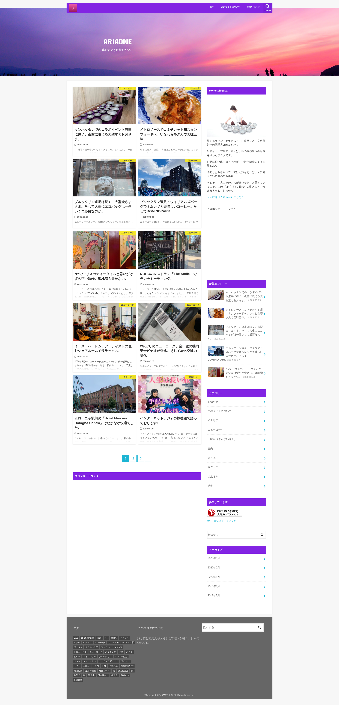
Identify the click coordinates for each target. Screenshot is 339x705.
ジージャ (78, 647)
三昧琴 (86, 666)
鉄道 (210, 485)
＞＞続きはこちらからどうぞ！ (225, 197)
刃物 (104, 666)
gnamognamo (87, 637)
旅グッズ (213, 467)
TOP (212, 7)
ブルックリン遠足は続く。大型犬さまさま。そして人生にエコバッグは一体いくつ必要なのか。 (235, 332)
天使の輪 (78, 670)
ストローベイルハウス (111, 647)
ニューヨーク (216, 429)
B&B (76, 637)
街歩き (114, 675)
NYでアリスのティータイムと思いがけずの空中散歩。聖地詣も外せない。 (244, 373)
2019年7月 (214, 595)
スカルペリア (91, 647)
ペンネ (77, 661)
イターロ (87, 642)
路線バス (125, 675)
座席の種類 (90, 670)
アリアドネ (167, 695)
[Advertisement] (137, 515)
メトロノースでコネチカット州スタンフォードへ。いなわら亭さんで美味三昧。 (244, 313)
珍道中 (91, 675)
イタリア (213, 420)
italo (99, 637)
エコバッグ (100, 642)
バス (121, 652)
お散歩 (114, 637)
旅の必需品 (123, 670)
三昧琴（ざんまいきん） (222, 439)
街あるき (213, 476)
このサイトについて (230, 7)
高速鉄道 (78, 680)
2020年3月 (214, 558)
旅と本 (212, 457)
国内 (210, 448)
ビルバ (77, 656)
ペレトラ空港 (121, 656)
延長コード (104, 670)
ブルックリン (105, 656)
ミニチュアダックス (108, 661)
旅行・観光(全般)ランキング (221, 521)
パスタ (129, 652)
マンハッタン (89, 661)
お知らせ (213, 401)
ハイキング (110, 652)
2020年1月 (214, 577)
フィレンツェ (89, 656)
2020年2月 (214, 567)
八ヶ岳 (96, 666)
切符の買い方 (127, 666)
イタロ (77, 642)
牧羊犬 (77, 675)
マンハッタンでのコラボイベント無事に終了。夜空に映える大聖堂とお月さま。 (244, 296)
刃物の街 (113, 666)
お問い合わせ (253, 7)
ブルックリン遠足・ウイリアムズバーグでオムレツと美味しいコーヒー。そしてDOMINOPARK (235, 354)
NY (106, 637)
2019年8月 (214, 586)
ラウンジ (125, 661)
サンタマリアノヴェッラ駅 (121, 642)
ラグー (77, 666)
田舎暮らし (103, 675)
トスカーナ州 (80, 652)
